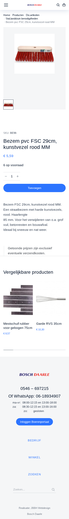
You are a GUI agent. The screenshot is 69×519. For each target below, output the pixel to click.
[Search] (53, 489)
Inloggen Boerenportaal (34, 421)
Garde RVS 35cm (49, 323)
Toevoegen (34, 188)
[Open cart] (64, 5)
